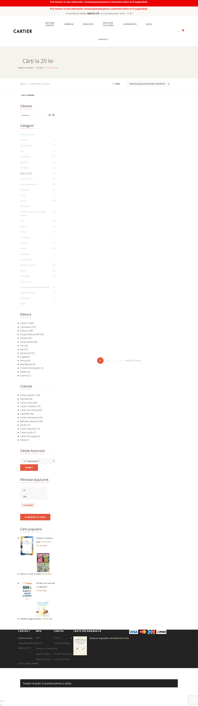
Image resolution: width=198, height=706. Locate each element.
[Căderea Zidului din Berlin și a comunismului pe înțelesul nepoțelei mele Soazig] (74, 247)
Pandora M (25, 353)
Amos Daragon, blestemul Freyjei (74, 215)
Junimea (24, 375)
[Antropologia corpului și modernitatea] (134, 187)
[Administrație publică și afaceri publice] (134, 123)
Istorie (23, 248)
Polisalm (24, 338)
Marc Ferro (75, 291)
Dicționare (24, 189)
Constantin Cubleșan (75, 162)
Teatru (23, 303)
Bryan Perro (165, 157)
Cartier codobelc (28, 406)
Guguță (23, 356)
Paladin (23, 371)
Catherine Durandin (75, 347)
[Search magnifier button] (53, 115)
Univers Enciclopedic (30, 367)
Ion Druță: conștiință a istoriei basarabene (74, 155)
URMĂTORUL (133, 360)
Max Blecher (26, 364)
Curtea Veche (26, 341)
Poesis (23, 439)
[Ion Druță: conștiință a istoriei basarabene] (74, 123)
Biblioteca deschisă (29, 421)
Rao (22, 349)
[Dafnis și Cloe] (164, 317)
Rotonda (24, 398)
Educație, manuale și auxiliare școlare (33, 213)
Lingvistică (24, 254)
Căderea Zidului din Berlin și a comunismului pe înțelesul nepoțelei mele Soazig (74, 280)
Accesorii (24, 140)
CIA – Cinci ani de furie (74, 343)
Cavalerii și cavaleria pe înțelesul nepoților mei (104, 274)
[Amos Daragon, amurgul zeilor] (164, 123)
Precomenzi (25, 281)
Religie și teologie (27, 292)
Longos (165, 347)
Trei (22, 345)
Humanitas (25, 326)
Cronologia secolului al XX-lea (104, 345)
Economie (24, 206)
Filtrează (28, 505)
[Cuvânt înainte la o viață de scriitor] (134, 317)
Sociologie (24, 298)
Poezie (23, 270)
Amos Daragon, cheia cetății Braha (104, 215)
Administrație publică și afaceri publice (134, 150)
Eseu (22, 220)
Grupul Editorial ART (30, 334)
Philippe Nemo (135, 277)
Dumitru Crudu (162, 218)
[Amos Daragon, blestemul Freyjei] (74, 187)
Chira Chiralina (164, 273)
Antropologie (26, 145)
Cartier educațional (29, 417)
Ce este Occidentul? (134, 273)
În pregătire (25, 237)
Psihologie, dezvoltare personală (34, 287)
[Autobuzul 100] (164, 187)
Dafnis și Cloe (164, 343)
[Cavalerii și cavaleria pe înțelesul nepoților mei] (104, 247)
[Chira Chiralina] (164, 247)
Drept (22, 195)
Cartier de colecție (29, 410)
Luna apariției (26, 259)
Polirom (24, 330)
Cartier (23, 323)
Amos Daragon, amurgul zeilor (164, 150)
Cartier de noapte (28, 436)
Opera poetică (104, 153)
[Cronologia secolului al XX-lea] (104, 317)
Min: (28, 95)
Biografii (23, 162)
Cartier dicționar (28, 428)
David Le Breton (135, 221)
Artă (22, 151)
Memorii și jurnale (28, 265)
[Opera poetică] (104, 123)
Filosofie (24, 226)
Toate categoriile (27, 134)
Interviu (23, 243)
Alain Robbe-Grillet (135, 351)
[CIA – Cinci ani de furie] (74, 317)
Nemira (23, 360)
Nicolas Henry (136, 157)
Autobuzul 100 (164, 213)
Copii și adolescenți (28, 184)
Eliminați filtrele (35, 517)
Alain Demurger (105, 281)
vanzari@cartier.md (27, 643)
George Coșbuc (106, 158)
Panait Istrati (166, 277)
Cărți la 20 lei (74, 144)
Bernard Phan (105, 351)
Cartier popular (27, 395)
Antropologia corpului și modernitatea (134, 215)
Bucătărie (24, 167)
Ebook (23, 200)
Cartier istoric (26, 402)
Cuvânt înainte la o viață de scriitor (134, 345)
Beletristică (25, 156)
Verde (23, 425)
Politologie (24, 276)
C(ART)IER (24, 413)
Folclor (23, 231)
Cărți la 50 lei (26, 178)
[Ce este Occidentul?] (134, 247)
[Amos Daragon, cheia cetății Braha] (104, 187)
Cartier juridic (26, 432)
